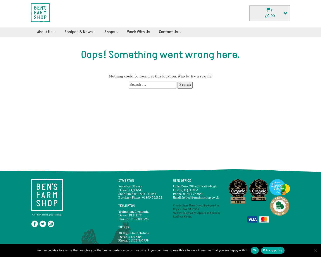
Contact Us (169, 32)
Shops (110, 32)
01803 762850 (193, 194)
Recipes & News (79, 32)
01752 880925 (139, 219)
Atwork (201, 213)
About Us (45, 32)
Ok (255, 250)
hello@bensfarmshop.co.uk (200, 197)
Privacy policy (272, 250)
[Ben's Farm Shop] (40, 12)
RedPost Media (182, 217)
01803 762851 (146, 194)
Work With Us (138, 32)
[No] (315, 250)
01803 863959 (139, 240)
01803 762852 (152, 197)
